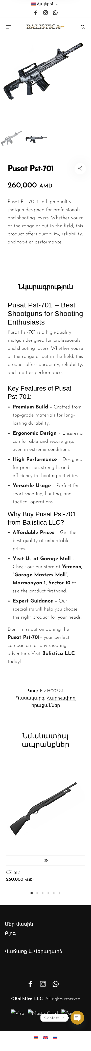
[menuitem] (45, 5)
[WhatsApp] (55, 13)
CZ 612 (12, 873)
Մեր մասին (19, 924)
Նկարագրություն (45, 287)
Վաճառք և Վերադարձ (33, 951)
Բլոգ (10, 933)
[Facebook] (35, 13)
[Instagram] (45, 13)
